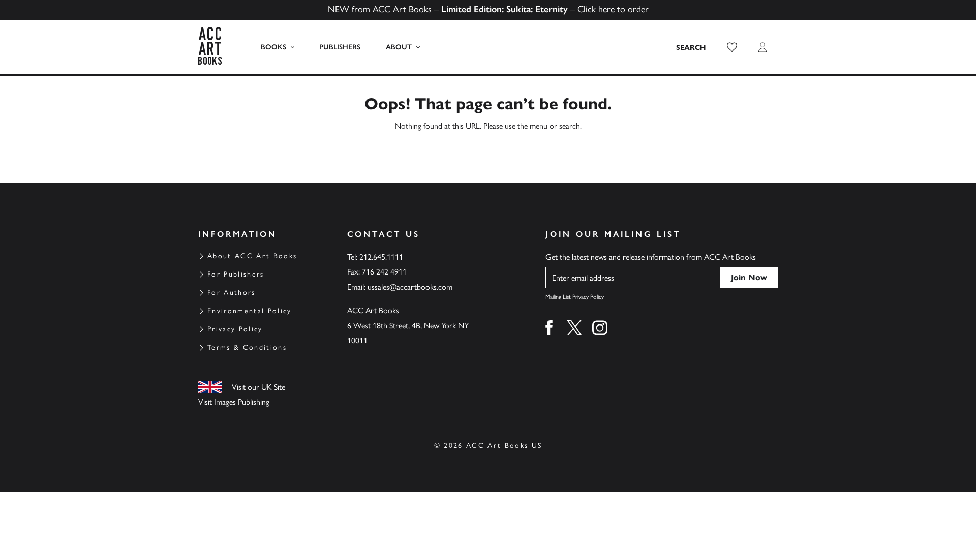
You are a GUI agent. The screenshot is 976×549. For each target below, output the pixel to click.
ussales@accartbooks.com (410, 287)
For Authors (231, 292)
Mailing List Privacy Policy (574, 296)
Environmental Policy (249, 311)
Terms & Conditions (247, 347)
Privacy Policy (235, 329)
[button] (732, 47)
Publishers (339, 47)
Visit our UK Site (258, 387)
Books (273, 47)
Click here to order (613, 9)
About (399, 47)
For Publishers (235, 274)
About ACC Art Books (252, 256)
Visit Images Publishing (233, 402)
